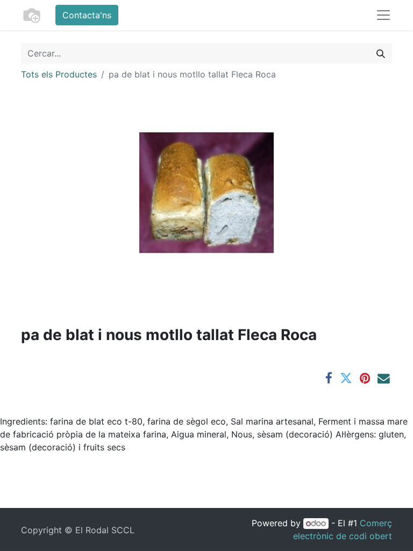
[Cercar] (380, 53)
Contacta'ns (86, 15)
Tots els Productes (59, 74)
